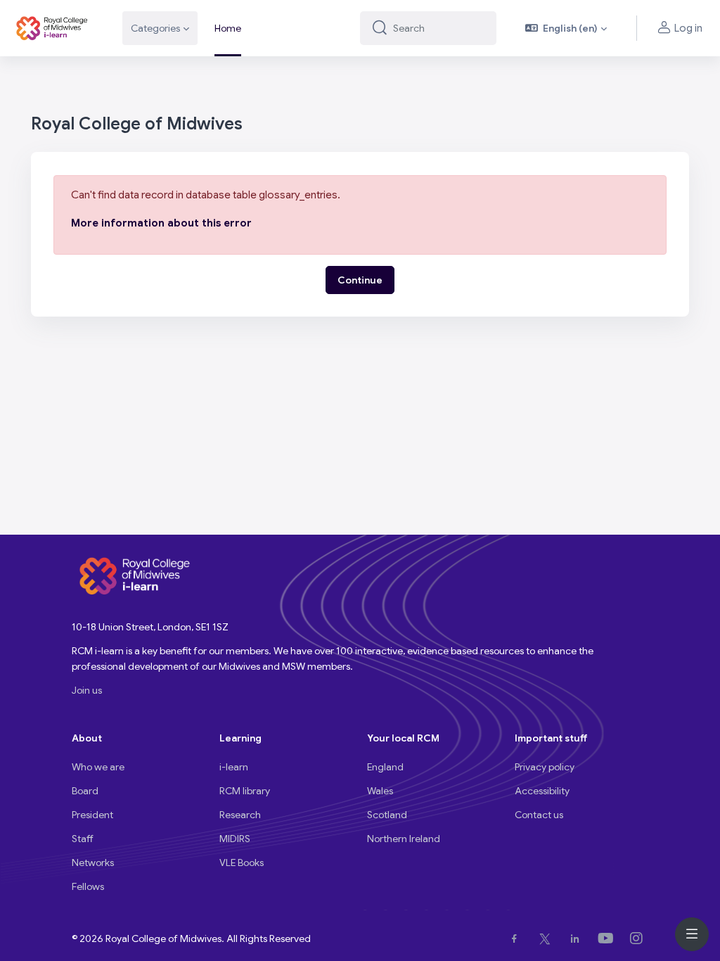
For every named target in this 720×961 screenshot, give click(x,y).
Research (240, 814)
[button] (566, 28)
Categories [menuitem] (155, 28)
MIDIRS (234, 838)
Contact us (539, 814)
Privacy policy (544, 766)
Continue (360, 280)
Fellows (88, 886)
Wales (380, 790)
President (92, 814)
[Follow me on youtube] (608, 938)
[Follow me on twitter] (548, 938)
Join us (87, 690)
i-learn (233, 766)
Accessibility (542, 790)
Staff (83, 838)
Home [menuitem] (227, 28)
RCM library (244, 790)
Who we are (98, 766)
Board (85, 790)
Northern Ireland (403, 838)
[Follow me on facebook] (517, 938)
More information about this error (161, 223)
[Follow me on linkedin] (577, 938)
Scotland (387, 814)
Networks (93, 862)
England (385, 766)
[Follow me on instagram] (639, 938)
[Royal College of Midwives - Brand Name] (52, 28)
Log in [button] (688, 28)
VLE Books (241, 862)
